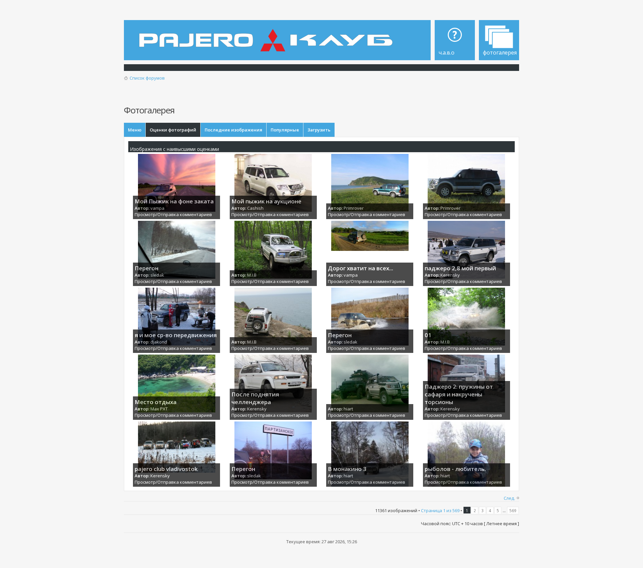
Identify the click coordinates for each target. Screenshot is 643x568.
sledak (157, 275)
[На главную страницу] (268, 35)
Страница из (440, 510)
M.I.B (252, 275)
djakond (158, 342)
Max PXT (159, 409)
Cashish (255, 208)
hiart (348, 409)
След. (509, 498)
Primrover (354, 208)
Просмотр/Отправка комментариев (173, 214)
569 (512, 510)
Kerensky (450, 275)
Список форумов (147, 78)
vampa (157, 208)
